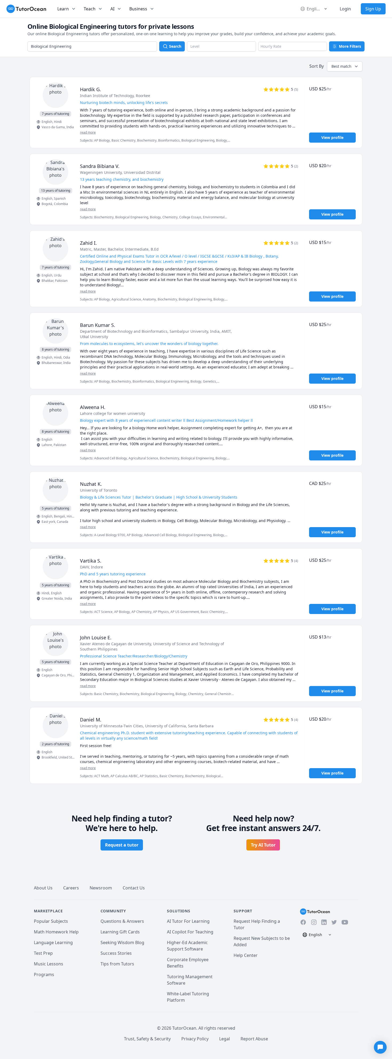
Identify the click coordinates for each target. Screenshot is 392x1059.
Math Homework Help (56, 932)
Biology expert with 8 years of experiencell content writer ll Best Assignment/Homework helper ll (166, 420)
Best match (341, 66)
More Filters (350, 46)
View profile (332, 137)
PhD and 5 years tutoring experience (113, 573)
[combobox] (92, 46)
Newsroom (101, 888)
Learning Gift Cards (120, 932)
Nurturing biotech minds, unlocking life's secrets (124, 102)
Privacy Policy (195, 1039)
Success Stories (116, 953)
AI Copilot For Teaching (190, 932)
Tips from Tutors (117, 964)
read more (88, 132)
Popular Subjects (51, 921)
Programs (44, 974)
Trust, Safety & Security (147, 1039)
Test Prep (43, 953)
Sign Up (373, 9)
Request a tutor (121, 845)
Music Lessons (48, 964)
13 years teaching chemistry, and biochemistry (121, 179)
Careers (71, 888)
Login (345, 9)
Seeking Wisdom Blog (122, 942)
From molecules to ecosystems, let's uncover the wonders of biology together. (149, 343)
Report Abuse (254, 1039)
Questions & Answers (122, 921)
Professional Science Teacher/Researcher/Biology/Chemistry (133, 656)
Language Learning (53, 942)
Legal (224, 1039)
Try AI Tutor (263, 845)
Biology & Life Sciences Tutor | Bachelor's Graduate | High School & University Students (158, 497)
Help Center (246, 955)
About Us (43, 888)
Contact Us (134, 888)
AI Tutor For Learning (188, 921)
